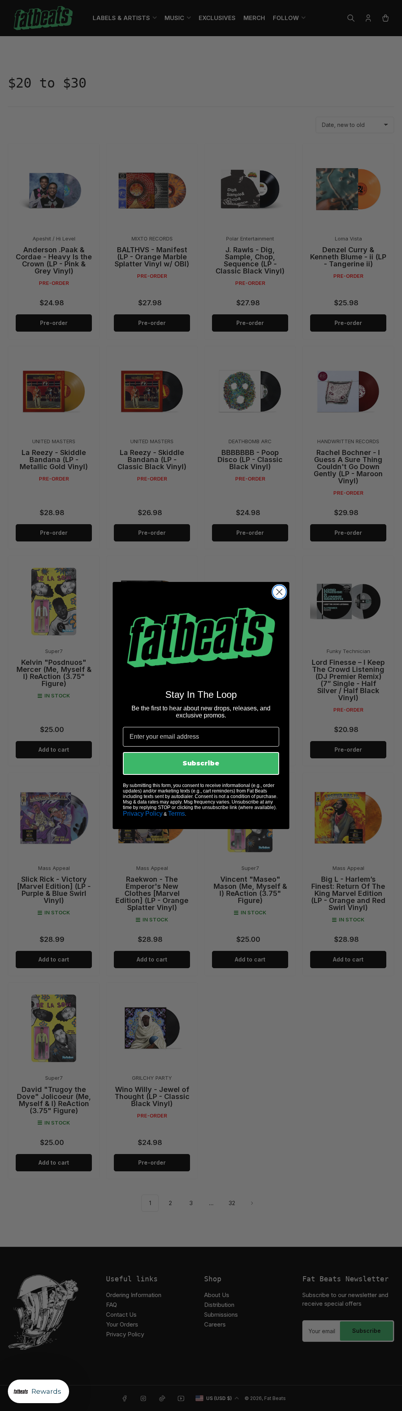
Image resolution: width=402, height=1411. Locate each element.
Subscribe (201, 763)
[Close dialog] (279, 592)
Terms (176, 813)
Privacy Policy (143, 813)
